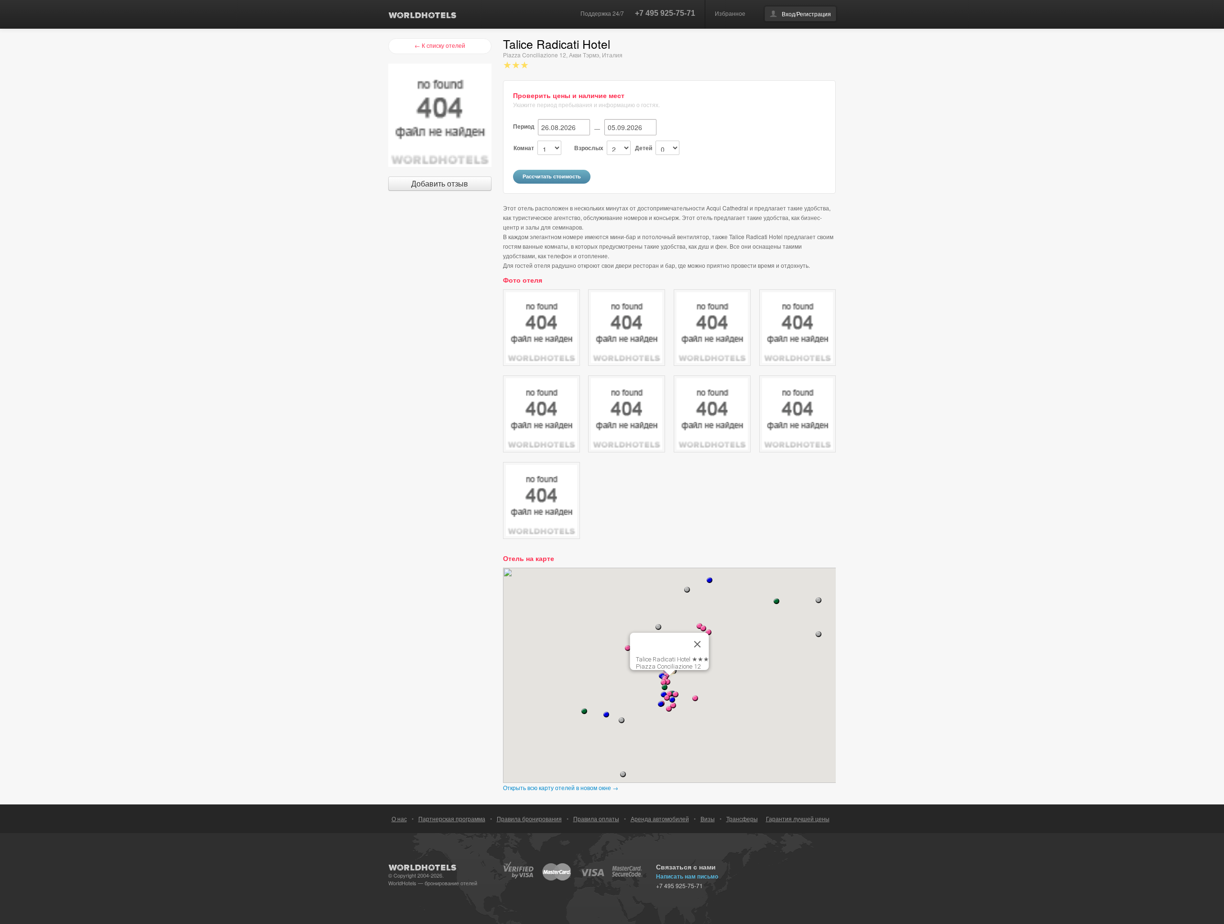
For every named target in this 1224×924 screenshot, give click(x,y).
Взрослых (588, 147)
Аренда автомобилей (660, 818)
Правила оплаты (596, 818)
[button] (661, 704)
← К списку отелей (440, 45)
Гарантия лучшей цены (798, 818)
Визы (707, 818)
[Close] (697, 644)
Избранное (730, 13)
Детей (643, 147)
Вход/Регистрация (806, 14)
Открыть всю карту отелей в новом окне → (560, 787)
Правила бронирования (529, 818)
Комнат (524, 147)
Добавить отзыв (439, 183)
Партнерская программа (451, 818)
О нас (399, 818)
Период (524, 126)
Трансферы (742, 818)
